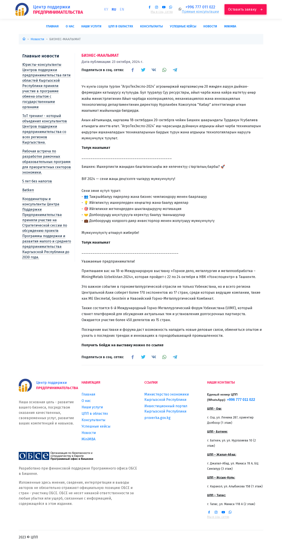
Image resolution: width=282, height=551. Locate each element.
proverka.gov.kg (157, 418)
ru (114, 9)
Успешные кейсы (183, 26)
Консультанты (151, 26)
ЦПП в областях (120, 26)
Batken (28, 190)
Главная (52, 26)
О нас (70, 26)
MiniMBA (230, 26)
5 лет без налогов (37, 181)
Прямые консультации (200, 11)
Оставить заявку (242, 9)
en (122, 9)
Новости (210, 26)
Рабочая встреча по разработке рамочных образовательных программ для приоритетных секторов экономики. (46, 161)
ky (106, 9)
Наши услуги (91, 26)
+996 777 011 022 (200, 7)
